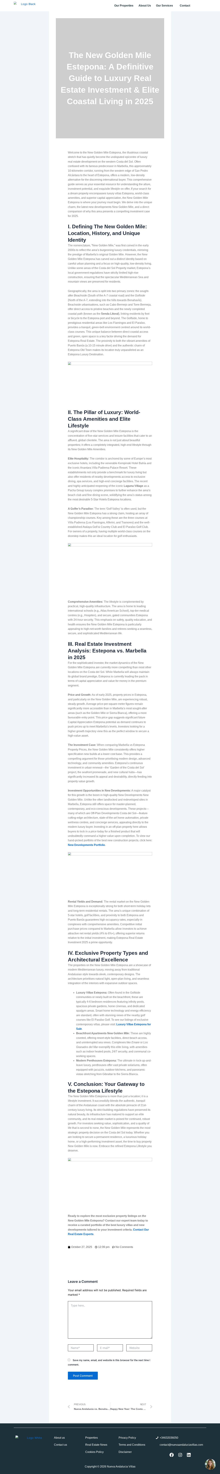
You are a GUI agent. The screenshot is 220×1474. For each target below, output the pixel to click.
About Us (145, 5)
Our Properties (123, 5)
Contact (185, 5)
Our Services (164, 5)
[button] (165, 6)
